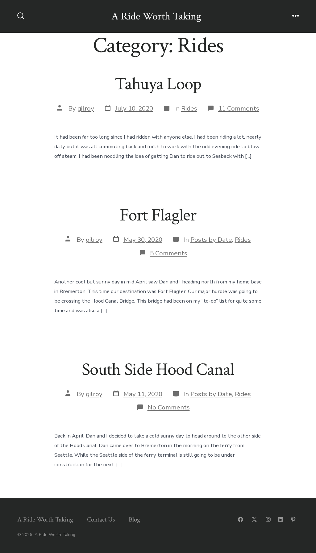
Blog (134, 519)
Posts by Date (211, 239)
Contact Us (101, 519)
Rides (189, 108)
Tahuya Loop (158, 84)
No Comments (169, 407)
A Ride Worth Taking (45, 519)
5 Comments (168, 253)
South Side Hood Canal (158, 369)
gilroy (85, 108)
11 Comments (238, 108)
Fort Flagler (158, 215)
